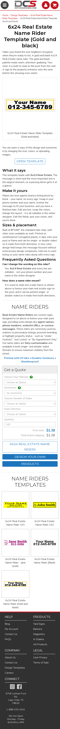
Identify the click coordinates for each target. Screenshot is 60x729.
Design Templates (19, 15)
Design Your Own (30, 457)
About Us (10, 657)
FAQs (8, 639)
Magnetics (39, 634)
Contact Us (11, 634)
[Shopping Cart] (55, 5)
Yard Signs (39, 624)
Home (5, 15)
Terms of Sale (41, 662)
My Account (11, 629)
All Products (40, 644)
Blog (7, 624)
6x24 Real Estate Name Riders (30, 447)
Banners (37, 629)
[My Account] (46, 5)
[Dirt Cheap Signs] (25, 8)
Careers (9, 673)
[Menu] (5, 5)
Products (30, 464)
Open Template (30, 161)
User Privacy (40, 657)
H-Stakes (38, 639)
